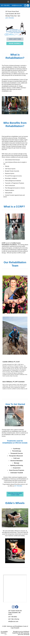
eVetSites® (26, 631)
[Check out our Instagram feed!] (13, 606)
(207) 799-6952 (9, 18)
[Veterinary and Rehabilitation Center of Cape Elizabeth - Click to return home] (15, 28)
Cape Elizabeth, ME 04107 (12, 13)
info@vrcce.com (17, 5)
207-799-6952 (18, 486)
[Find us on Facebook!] (28, 5)
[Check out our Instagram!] (25, 5)
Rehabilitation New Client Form (15, 494)
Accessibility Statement (4, 632)
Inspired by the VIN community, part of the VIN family (20, 633)
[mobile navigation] (27, 2)
